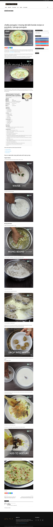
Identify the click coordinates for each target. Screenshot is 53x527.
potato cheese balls (8, 151)
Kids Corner (25, 7)
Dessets (21, 7)
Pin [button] (28, 99)
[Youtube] (48, 0)
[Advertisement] (26, 17)
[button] (48, 7)
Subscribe (47, 45)
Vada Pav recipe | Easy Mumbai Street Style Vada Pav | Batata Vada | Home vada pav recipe (26, 497)
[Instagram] (45, 0)
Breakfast (9, 7)
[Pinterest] (46, 0)
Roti (18, 7)
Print (26, 99)
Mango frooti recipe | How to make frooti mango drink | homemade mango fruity (10, 497)
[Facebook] (44, 0)
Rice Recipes (14, 7)
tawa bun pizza (7, 152)
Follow (47, 43)
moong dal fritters (8, 149)
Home (6, 7)
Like (47, 38)
